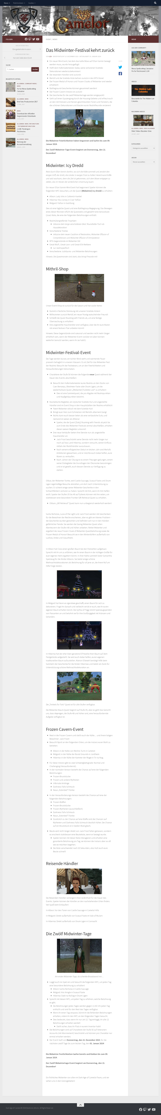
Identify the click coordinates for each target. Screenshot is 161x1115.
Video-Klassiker (149, 128)
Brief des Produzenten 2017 (27, 102)
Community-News (30, 83)
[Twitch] (30, 39)
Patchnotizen (18, 3)
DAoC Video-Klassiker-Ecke (141, 131)
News (6, 3)
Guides (31, 3)
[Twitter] (33, 39)
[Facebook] (26, 39)
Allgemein (20, 83)
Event (48, 39)
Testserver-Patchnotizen (26, 126)
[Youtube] (37, 39)
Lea (50, 56)
